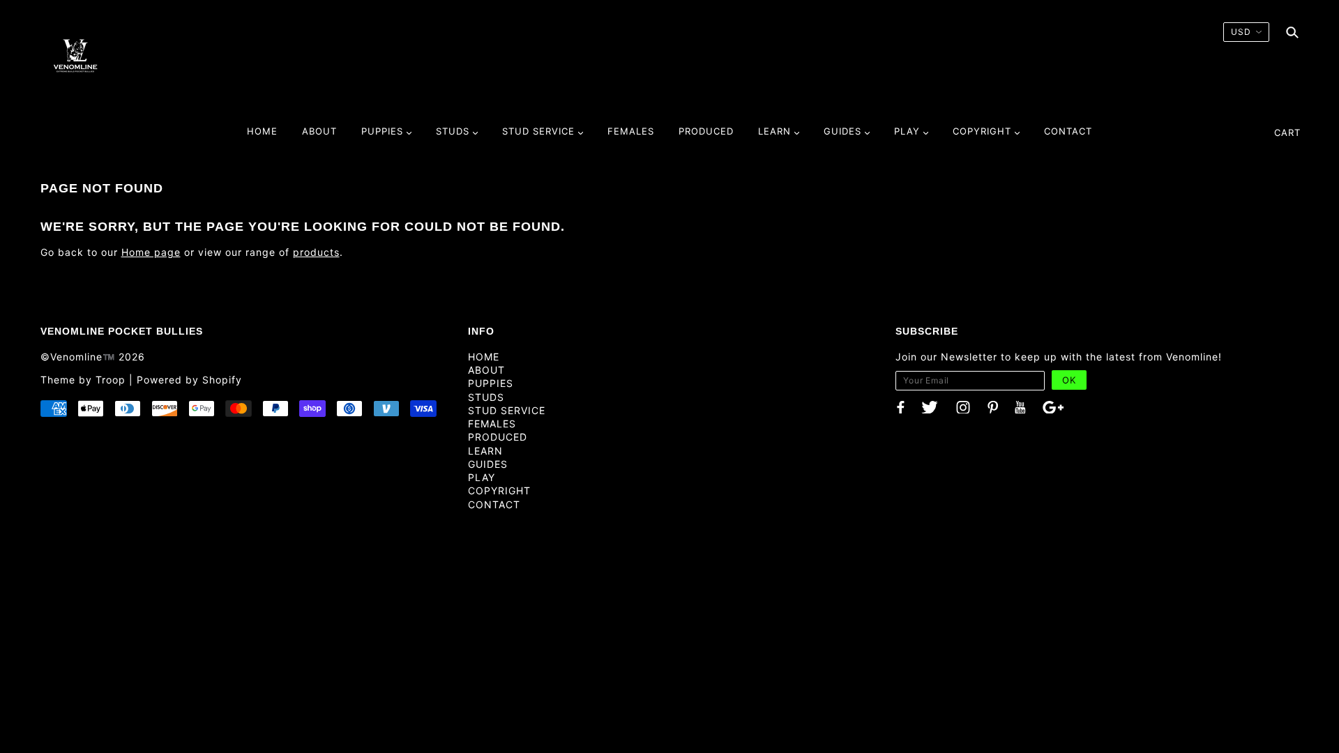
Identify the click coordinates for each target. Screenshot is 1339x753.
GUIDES (488, 464)
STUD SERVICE (506, 410)
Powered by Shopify (189, 380)
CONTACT (494, 504)
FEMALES (492, 423)
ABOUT (486, 370)
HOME (483, 357)
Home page (151, 252)
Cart (1287, 132)
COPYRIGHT (499, 490)
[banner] (75, 55)
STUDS (486, 397)
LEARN (485, 451)
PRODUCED (497, 437)
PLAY (481, 477)
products (316, 252)
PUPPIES (490, 383)
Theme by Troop (83, 380)
